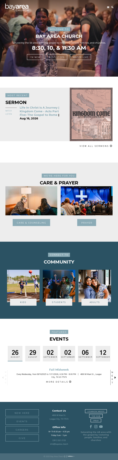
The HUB (96, 416)
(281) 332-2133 (59, 440)
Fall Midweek (59, 369)
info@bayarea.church (59, 444)
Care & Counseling (31, 223)
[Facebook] (90, 426)
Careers (22, 430)
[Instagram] (95, 426)
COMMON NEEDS (96, 411)
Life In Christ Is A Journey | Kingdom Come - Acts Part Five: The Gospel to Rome (39, 111)
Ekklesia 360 (70, 456)
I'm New (35, 57)
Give (22, 438)
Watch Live (80, 57)
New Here (22, 413)
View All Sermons (94, 146)
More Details (57, 382)
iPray (96, 421)
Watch (8, 111)
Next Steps (57, 57)
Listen (8, 114)
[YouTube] (101, 426)
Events (22, 421)
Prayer (86, 223)
